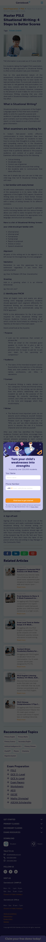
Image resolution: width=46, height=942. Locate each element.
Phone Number (12, 484)
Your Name (10, 473)
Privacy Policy (34, 507)
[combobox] (10, 488)
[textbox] (10, 488)
